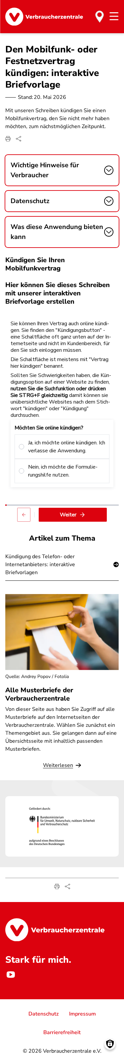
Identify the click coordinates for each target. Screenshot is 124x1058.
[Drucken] (8, 138)
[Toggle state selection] (99, 17)
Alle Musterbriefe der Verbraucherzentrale (39, 694)
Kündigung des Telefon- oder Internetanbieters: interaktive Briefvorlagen (40, 564)
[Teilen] (18, 138)
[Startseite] (44, 17)
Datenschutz (43, 1014)
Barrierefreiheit (62, 1032)
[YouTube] (10, 974)
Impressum (82, 1014)
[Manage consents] (110, 1044)
